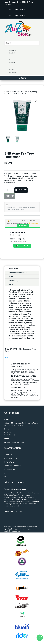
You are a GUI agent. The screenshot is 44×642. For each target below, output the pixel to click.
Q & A (11, 284)
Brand (11, 276)
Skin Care (27, 92)
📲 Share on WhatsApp (22, 246)
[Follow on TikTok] (28, 519)
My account (8, 477)
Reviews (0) (13, 280)
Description (13, 269)
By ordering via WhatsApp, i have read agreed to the (21, 208)
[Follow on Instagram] (12, 519)
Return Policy (9, 462)
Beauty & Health (16, 92)
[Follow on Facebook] (6, 519)
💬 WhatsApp (22, 225)
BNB (6, 358)
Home (6, 92)
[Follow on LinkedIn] (17, 519)
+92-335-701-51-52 (18, 15)
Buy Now (21, 190)
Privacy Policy (9, 469)
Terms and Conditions (12, 466)
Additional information (17, 273)
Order (10, 196)
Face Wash (8, 94)
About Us (8, 455)
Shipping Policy (10, 458)
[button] (36, 101)
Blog (6, 473)
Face (34, 92)
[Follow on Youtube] (22, 519)
